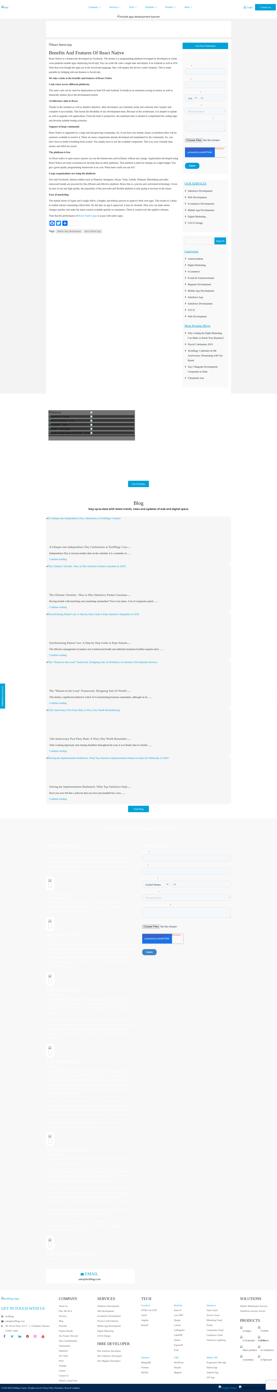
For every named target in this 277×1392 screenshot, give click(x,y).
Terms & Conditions (72, 1388)
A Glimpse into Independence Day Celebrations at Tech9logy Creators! (90, 547)
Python (177, 1340)
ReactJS (144, 1325)
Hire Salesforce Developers (109, 1356)
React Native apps (88, 215)
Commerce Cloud (214, 1335)
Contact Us (64, 1376)
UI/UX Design (195, 223)
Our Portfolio (138, 484)
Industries (63, 1351)
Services (113, 7)
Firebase (145, 1367)
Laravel (177, 1325)
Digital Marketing (197, 216)
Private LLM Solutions (107, 1321)
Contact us (265, 7)
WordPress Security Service (252, 1311)
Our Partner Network (68, 1336)
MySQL (145, 1372)
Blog (61, 1321)
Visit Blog (138, 809)
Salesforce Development (200, 191)
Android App (212, 1372)
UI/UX (191, 310)
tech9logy (9, 1316)
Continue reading (58, 559)
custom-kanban (195, 258)
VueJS (144, 1315)
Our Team (63, 1356)
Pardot (210, 1325)
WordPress (179, 1362)
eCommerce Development (201, 203)
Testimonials (64, 1346)
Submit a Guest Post (68, 1380)
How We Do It (65, 1311)
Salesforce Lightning (216, 1340)
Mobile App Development (69, 231)
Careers (62, 1371)
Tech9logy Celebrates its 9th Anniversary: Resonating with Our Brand (205, 355)
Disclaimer (59, 1388)
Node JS (177, 1310)
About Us (63, 1306)
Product (169, 7)
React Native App (93, 231)
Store (187, 7)
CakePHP (178, 1335)
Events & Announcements (201, 278)
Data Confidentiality (68, 1341)
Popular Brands (66, 1331)
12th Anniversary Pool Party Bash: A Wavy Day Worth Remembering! (90, 738)
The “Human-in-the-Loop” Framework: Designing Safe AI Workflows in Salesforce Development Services (111, 690)
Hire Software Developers (109, 1351)
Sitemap (62, 1366)
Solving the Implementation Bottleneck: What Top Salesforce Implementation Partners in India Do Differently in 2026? (119, 786)
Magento (178, 1372)
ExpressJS (178, 1345)
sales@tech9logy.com (90, 1279)
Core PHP (178, 1315)
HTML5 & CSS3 (149, 1310)
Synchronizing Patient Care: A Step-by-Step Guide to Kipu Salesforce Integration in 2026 (101, 642)
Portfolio (150, 7)
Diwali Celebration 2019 (200, 344)
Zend (176, 1350)
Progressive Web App (216, 1362)
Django (177, 1320)
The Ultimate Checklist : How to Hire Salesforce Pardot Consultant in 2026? (94, 595)
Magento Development (199, 284)
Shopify (177, 1367)
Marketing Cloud (214, 1320)
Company (93, 7)
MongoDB (146, 1362)
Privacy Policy (48, 1388)
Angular (145, 1320)
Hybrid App (212, 1367)
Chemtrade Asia (196, 378)
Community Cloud (215, 1330)
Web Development (197, 197)
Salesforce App (195, 297)
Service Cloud (213, 1315)
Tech (132, 7)
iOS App (210, 1377)
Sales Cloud (212, 1310)
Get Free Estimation (205, 46)
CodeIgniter (179, 1330)
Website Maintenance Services (253, 1306)
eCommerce (194, 271)
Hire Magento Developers (109, 1361)
